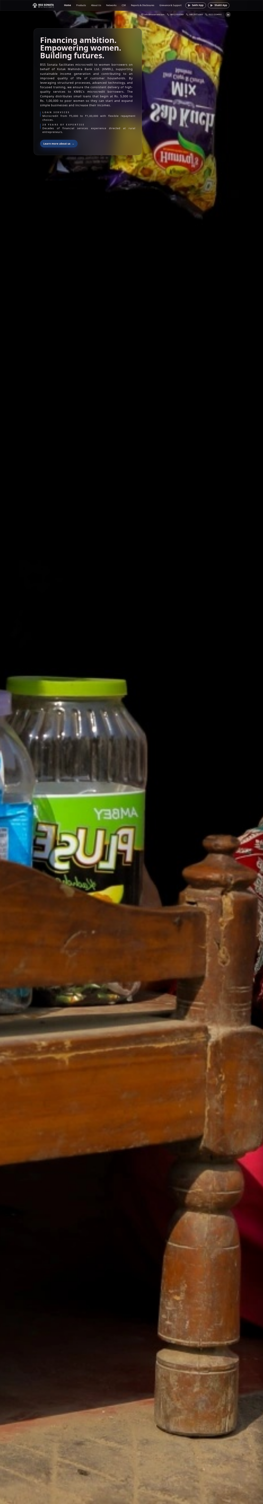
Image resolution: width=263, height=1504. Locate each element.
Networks (111, 5)
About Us (96, 5)
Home (67, 5)
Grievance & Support (170, 5)
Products (81, 5)
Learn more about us (58, 143)
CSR (124, 5)
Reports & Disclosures (142, 5)
